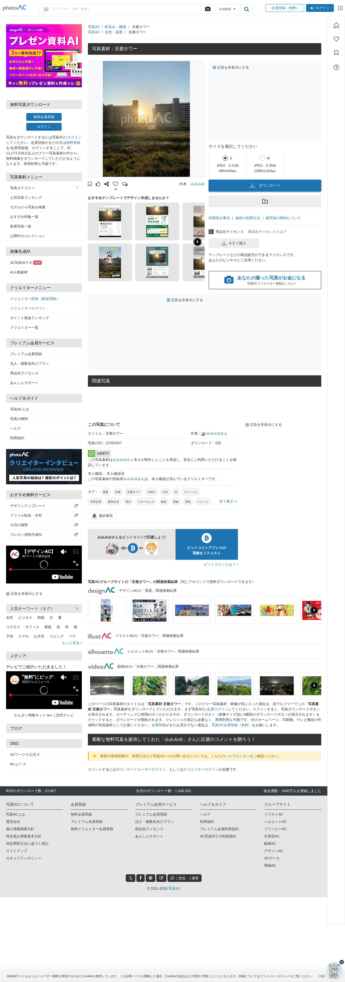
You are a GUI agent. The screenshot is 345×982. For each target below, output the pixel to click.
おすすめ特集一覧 (24, 217)
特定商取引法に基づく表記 (27, 843)
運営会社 (13, 822)
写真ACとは (19, 409)
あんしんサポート (24, 383)
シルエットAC (275, 822)
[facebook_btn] (140, 878)
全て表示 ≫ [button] (228, 501)
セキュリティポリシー (23, 858)
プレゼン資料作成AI (26, 534)
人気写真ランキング (26, 197)
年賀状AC (272, 836)
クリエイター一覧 (24, 327)
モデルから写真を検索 (27, 207)
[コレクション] (336, 52)
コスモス (13, 627)
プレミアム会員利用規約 (219, 829)
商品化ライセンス (24, 373)
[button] (90, 185)
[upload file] (208, 9)
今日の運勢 (19, 525)
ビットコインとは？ (220, 564)
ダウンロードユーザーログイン (141, 769)
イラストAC (273, 814)
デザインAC (273, 851)
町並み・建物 (115, 27)
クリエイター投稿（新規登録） (35, 299)
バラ (72, 636)
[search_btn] (246, 9)
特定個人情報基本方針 (23, 836)
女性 (9, 617)
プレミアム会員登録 (26, 354)
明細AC (270, 865)
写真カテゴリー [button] (22, 188)
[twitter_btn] (130, 878)
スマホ (23, 636)
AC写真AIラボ (25, 263)
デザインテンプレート (27, 506)
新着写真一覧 (20, 226)
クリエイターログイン (27, 308)
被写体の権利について (283, 218)
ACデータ (272, 858)
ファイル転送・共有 (26, 515)
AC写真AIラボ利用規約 (218, 836)
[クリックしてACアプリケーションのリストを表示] (340, 8)
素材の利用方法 (247, 218)
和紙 (40, 617)
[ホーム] (336, 25)
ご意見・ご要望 (187, 878)
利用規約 (17, 438)
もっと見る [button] (71, 643)
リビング (57, 636)
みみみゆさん (123, 460)
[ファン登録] (336, 39)
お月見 (39, 636)
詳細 (322, 976)
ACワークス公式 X (24, 754)
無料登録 (73, 143)
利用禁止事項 (219, 218)
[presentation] (314, 610)
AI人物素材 (19, 272)
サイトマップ (16, 851)
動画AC (270, 843)
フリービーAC (275, 829)
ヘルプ (15, 428)
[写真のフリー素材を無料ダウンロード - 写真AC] (14, 8)
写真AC (94, 27)
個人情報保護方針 (20, 829)
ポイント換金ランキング (29, 318)
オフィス (32, 627)
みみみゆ (197, 184)
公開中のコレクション (27, 236)
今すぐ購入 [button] (237, 243)
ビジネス (25, 617)
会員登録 (159, 725)
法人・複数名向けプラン (29, 363)
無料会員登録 (44, 117)
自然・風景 (113, 32)
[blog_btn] (161, 878)
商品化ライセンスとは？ (267, 232)
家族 (48, 627)
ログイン (322, 8)
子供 (9, 636)
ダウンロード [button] (269, 185)
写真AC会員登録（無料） (232, 725)
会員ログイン (217, 709)
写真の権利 (19, 419)
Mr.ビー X (18, 764)
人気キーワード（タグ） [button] (32, 608)
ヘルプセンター (237, 756)
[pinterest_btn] (150, 878)
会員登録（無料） (285, 8)
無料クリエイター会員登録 (92, 829)
